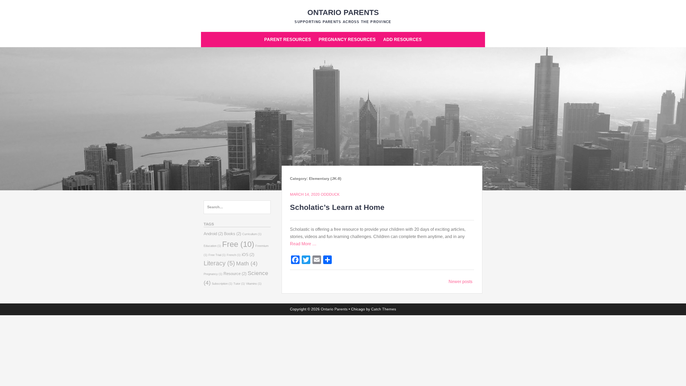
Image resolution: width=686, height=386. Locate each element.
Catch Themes (383, 309)
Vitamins (254, 283)
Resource (235, 273)
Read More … (303, 244)
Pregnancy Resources (347, 39)
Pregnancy (213, 274)
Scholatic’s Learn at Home (337, 207)
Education (212, 245)
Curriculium (252, 234)
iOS (248, 254)
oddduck (330, 194)
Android (213, 233)
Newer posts (460, 281)
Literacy (219, 263)
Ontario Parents (343, 12)
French (234, 255)
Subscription (222, 283)
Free (238, 244)
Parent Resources (287, 39)
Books (232, 233)
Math (247, 263)
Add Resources (402, 39)
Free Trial (217, 255)
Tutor (239, 283)
